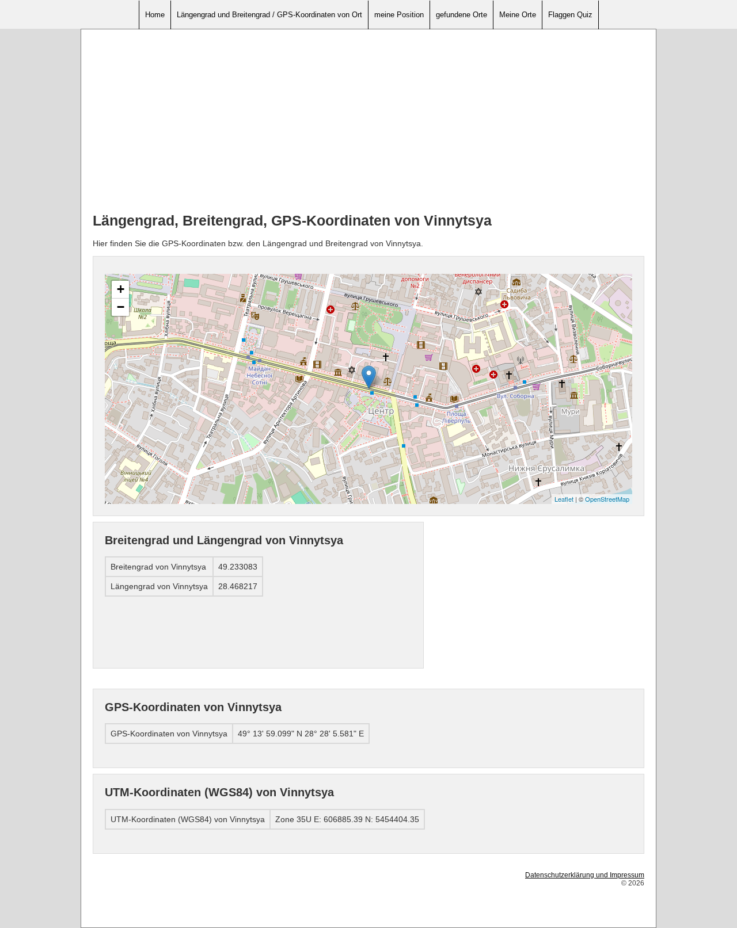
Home (155, 14)
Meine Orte (517, 14)
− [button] (120, 307)
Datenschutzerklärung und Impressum (584, 875)
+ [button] (120, 289)
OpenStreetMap (607, 498)
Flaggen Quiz (570, 14)
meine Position (399, 14)
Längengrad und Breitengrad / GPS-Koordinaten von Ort (269, 14)
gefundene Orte (461, 14)
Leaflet (563, 498)
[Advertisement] (368, 121)
